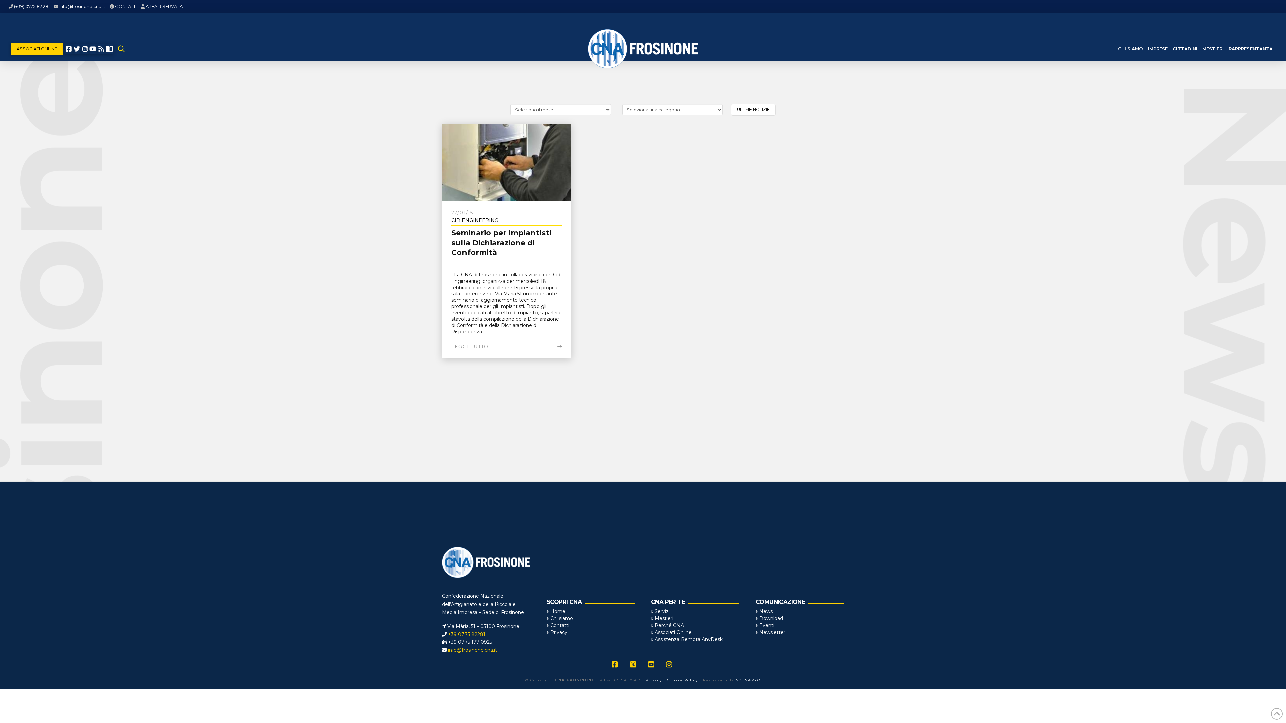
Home (557, 611)
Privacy (558, 632)
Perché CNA (669, 625)
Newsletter (772, 632)
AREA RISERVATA (164, 6)
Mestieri (664, 618)
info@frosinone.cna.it (82, 6)
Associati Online (673, 632)
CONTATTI (126, 6)
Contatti (559, 625)
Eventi (766, 625)
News (766, 611)
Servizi (662, 611)
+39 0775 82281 (466, 634)
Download (771, 618)
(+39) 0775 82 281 (32, 6)
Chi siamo (561, 618)
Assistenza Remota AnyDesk (689, 639)
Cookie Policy (682, 680)
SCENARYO (748, 680)
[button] (121, 49)
